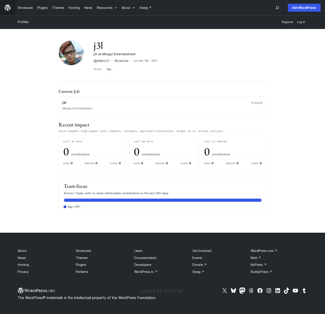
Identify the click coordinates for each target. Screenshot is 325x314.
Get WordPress (304, 8)
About (22, 251)
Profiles (23, 22)
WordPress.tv (146, 272)
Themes (82, 258)
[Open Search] (277, 7)
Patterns (82, 272)
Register (287, 22)
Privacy (23, 272)
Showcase (83, 251)
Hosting (23, 264)
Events (197, 258)
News (22, 258)
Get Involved (201, 251)
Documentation (145, 258)
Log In (301, 22)
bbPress (259, 264)
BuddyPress (261, 272)
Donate (199, 264)
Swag (198, 272)
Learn (138, 251)
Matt (256, 258)
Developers (142, 264)
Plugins (81, 264)
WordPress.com (264, 251)
